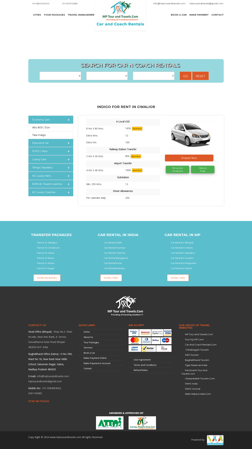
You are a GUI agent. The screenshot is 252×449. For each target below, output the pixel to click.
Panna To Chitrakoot (48, 247)
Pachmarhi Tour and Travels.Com (194, 372)
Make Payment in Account (97, 363)
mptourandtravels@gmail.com (206, 3)
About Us (88, 337)
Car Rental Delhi (113, 242)
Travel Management (82, 14)
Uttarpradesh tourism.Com (200, 378)
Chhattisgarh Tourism (197, 349)
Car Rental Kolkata (114, 268)
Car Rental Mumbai (114, 247)
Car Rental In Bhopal (182, 242)
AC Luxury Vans (41, 175)
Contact (217, 14)
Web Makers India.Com (198, 394)
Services (88, 347)
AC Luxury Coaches (43, 192)
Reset (200, 76)
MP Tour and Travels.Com (199, 334)
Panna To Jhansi (45, 263)
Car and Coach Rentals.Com (201, 344)
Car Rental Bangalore (116, 258)
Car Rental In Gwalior (182, 258)
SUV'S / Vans (39, 151)
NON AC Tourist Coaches (47, 184)
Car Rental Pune (113, 263)
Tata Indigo (39, 135)
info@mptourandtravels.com (169, 3)
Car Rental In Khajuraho (183, 263)
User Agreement (142, 359)
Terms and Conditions (145, 364)
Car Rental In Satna (181, 268)
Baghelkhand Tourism (197, 360)
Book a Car (179, 14)
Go (185, 76)
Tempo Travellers (42, 167)
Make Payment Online (95, 357)
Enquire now (189, 158)
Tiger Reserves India (196, 365)
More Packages (47, 277)
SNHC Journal (192, 388)
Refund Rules (202, 169)
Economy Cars (41, 119)
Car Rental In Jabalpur (183, 252)
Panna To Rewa (45, 258)
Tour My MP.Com (194, 339)
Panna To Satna (45, 252)
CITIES (37, 14)
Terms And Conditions (177, 169)
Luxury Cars (39, 159)
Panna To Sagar (45, 268)
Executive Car (40, 142)
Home (87, 331)
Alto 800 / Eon (41, 127)
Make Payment (199, 14)
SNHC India (191, 383)
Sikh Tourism (192, 354)
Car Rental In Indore (182, 247)
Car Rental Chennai (114, 252)
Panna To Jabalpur (47, 242)
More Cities (111, 277)
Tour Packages (54, 14)
